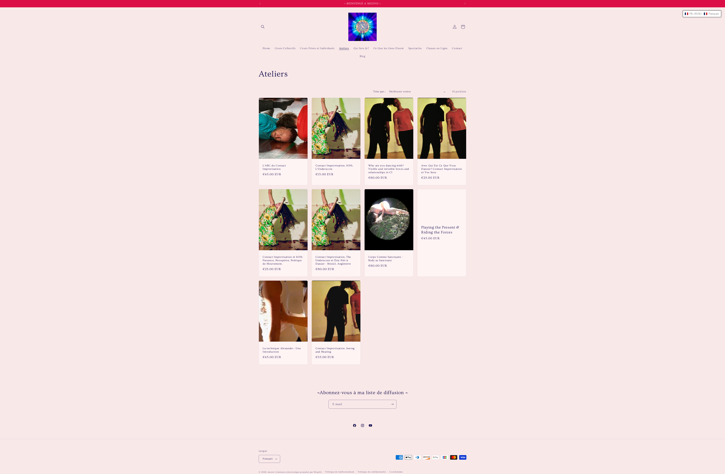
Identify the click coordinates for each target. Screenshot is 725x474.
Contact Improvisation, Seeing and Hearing (335, 350)
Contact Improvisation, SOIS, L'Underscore (334, 167)
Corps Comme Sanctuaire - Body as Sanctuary (385, 259)
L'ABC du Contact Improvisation (274, 167)
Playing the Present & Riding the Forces (440, 229)
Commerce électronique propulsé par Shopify (298, 472)
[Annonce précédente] (260, 3)
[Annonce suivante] (465, 3)
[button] (263, 27)
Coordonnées (396, 472)
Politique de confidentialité (372, 472)
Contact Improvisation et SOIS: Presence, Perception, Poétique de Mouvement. (283, 260)
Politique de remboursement (339, 472)
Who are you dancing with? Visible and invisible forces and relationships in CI (388, 169)
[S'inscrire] (392, 404)
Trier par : (379, 91)
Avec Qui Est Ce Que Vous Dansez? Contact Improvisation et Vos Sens (441, 169)
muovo (271, 472)
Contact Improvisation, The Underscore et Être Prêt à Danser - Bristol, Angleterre (333, 260)
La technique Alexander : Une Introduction (282, 350)
